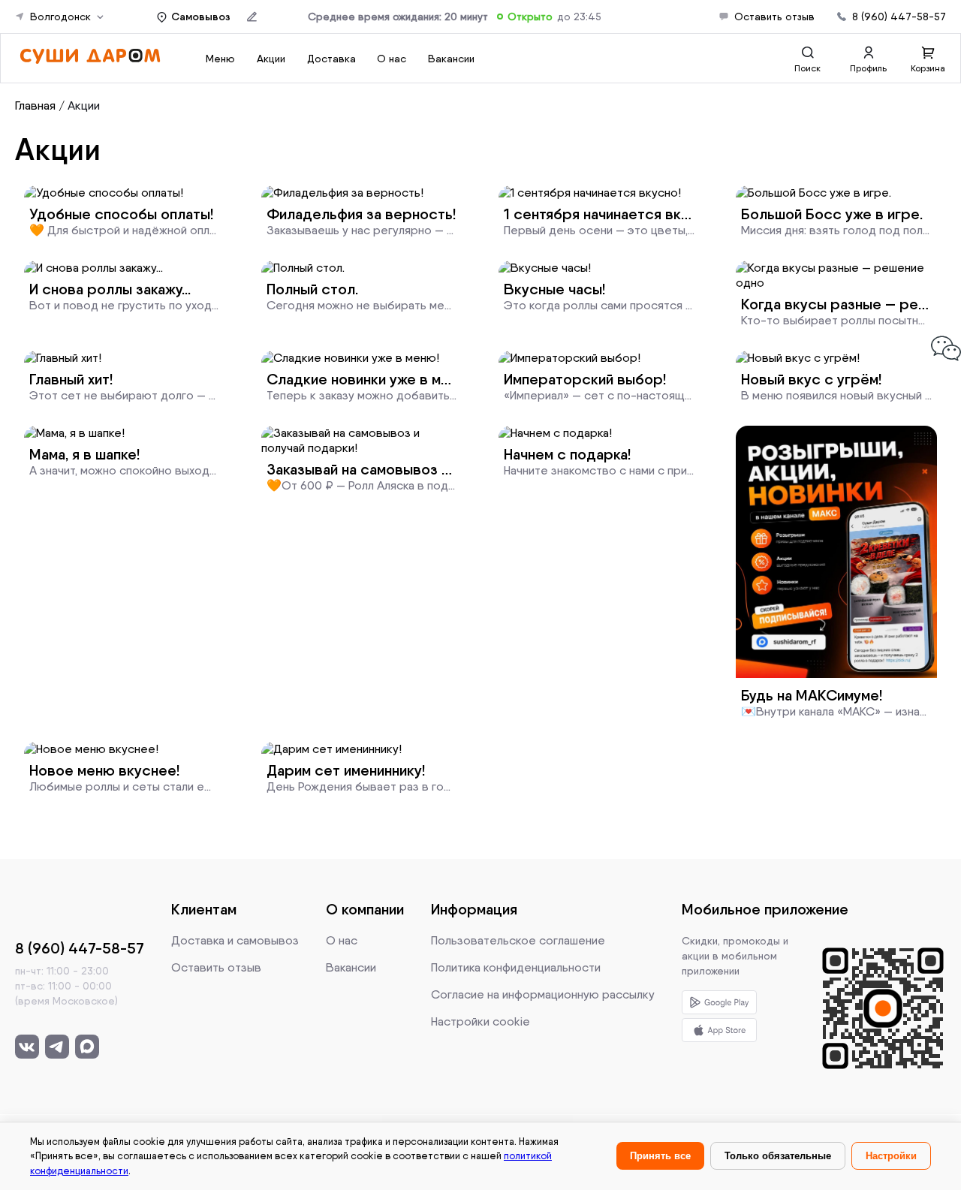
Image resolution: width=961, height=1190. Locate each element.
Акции (84, 105)
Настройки (891, 1155)
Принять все (660, 1155)
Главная (35, 105)
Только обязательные (778, 1155)
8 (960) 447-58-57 (899, 17)
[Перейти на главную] (90, 60)
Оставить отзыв (774, 17)
